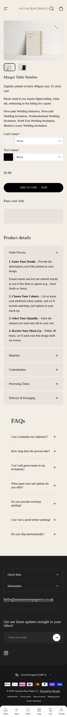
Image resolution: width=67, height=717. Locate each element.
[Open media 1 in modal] (56, 27)
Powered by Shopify (50, 691)
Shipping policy (54, 697)
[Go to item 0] (9, 67)
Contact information (33, 701)
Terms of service (39, 697)
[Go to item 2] (24, 67)
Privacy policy (25, 697)
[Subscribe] (56, 637)
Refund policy (12, 697)
